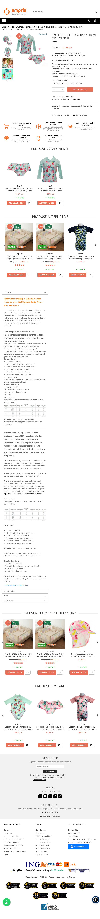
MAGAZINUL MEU (12, 824)
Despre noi (8, 833)
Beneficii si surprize (43, 839)
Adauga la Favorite (61, 115)
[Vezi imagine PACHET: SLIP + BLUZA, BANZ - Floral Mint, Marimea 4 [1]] (7, 51)
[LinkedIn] (50, 796)
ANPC (6, 854)
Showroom (40, 833)
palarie (8, 494)
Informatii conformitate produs (16, 585)
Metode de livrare (43, 848)
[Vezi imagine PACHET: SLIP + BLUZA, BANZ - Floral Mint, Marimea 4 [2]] (7, 63)
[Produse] (4, 21)
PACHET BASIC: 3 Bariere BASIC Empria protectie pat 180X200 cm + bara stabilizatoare (50, 257)
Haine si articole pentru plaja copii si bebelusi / (46, 27)
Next (7, 81)
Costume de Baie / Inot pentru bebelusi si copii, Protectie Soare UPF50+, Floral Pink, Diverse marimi (82, 728)
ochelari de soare (34, 494)
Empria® (19, 254)
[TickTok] (55, 796)
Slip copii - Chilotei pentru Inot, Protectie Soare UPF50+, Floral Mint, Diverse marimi (19, 189)
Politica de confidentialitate (14, 839)
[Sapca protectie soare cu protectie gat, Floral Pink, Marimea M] (82, 634)
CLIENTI (39, 824)
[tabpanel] (31, 49)
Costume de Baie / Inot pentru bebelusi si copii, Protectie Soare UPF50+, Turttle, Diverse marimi (81, 257)
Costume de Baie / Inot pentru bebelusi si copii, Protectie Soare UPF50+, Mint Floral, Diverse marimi (18, 728)
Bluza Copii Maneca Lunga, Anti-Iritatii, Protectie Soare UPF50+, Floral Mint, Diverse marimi (50, 189)
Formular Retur (42, 854)
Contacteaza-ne (80, 847)
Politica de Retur (42, 851)
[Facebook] (40, 796)
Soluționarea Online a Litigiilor (15, 851)
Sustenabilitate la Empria (13, 845)
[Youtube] (45, 796)
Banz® (54, 42)
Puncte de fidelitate (43, 842)
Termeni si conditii (11, 836)
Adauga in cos (80, 89)
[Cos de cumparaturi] (95, 20)
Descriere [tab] (7, 292)
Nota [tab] (6, 596)
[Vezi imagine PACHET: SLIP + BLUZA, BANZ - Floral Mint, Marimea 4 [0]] (7, 40)
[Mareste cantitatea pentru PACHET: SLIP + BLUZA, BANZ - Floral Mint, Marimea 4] (62, 89)
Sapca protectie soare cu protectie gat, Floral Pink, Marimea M (82, 655)
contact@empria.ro (51, 816)
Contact (7, 830)
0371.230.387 (51, 812)
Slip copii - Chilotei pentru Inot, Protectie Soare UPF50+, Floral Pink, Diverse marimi (50, 728)
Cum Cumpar (41, 830)
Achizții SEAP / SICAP (12, 848)
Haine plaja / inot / (75, 27)
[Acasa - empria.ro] (15, 11)
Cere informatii (81, 115)
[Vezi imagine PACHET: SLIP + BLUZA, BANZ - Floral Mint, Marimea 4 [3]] (7, 74)
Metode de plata (42, 845)
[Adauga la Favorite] (29, 203)
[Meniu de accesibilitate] (95, 899)
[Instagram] (60, 796)
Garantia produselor (12, 842)
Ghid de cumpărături (44, 836)
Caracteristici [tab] (9, 591)
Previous (7, 34)
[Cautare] (95, 12)
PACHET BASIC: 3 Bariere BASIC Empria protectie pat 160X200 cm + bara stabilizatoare (19, 257)
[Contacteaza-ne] (89, 20)
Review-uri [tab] (9, 600)
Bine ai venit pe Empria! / (13, 27)
